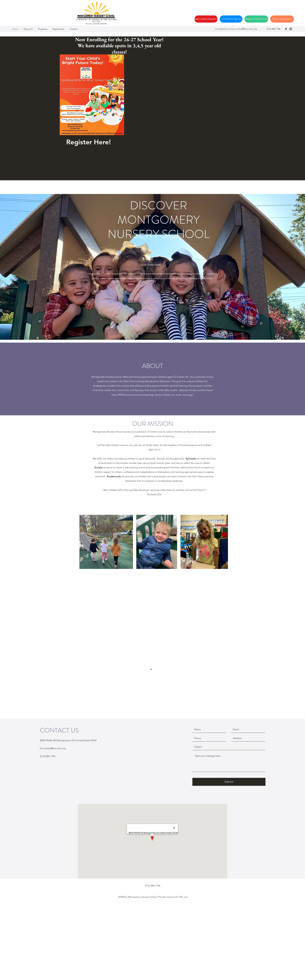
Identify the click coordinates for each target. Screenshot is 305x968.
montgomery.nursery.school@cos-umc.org (236, 28)
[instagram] (290, 29)
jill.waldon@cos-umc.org (53, 748)
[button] (58, 29)
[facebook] (286, 29)
